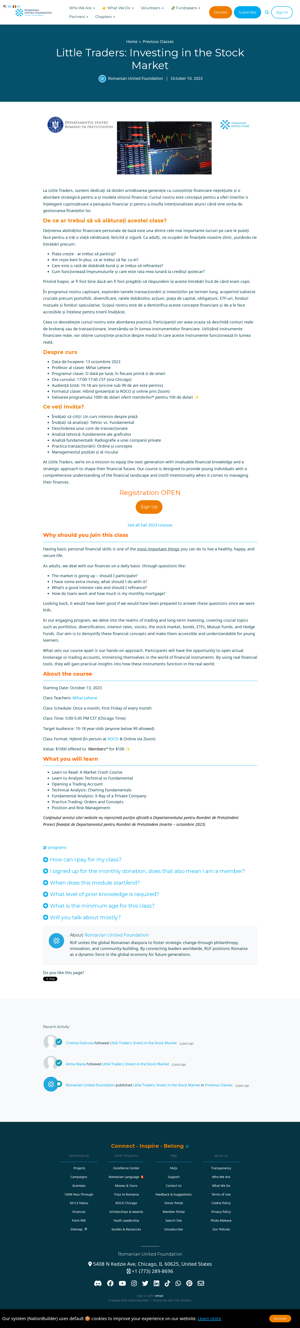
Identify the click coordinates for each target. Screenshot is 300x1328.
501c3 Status (79, 1203)
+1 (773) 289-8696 (150, 1271)
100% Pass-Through (78, 1194)
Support (174, 1177)
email (159, 1296)
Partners (77, 16)
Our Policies (221, 1229)
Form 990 (79, 1220)
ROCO (113, 738)
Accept (280, 1318)
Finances (78, 1212)
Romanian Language (126, 1177)
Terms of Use (221, 1194)
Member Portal (174, 1212)
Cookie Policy (221, 1203)
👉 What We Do (116, 8)
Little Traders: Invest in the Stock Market (143, 1043)
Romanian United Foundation (135, 78)
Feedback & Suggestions (173, 1194)
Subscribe (247, 12)
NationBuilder (138, 1300)
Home (131, 41)
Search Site (173, 1220)
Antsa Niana (76, 1064)
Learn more (209, 1318)
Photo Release (221, 1220)
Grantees (79, 1185)
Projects (79, 1168)
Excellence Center (126, 1168)
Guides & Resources (126, 1229)
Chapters (103, 16)
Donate (220, 12)
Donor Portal (173, 1203)
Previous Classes (158, 41)
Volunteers (151, 8)
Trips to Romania (126, 1194)
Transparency (221, 1168)
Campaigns (78, 1177)
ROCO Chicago (126, 1203)
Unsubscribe (173, 1229)
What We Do (221, 1185)
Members (97, 748)
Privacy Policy (221, 1212)
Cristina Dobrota (80, 1043)
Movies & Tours (126, 1185)
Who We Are (80, 8)
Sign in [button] (282, 12)
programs (57, 847)
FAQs (173, 1168)
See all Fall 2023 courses (150, 525)
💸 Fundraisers (184, 8)
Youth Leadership (126, 1220)
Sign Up (149, 506)
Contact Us (174, 1185)
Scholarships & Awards (126, 1212)
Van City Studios (180, 1300)
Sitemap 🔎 (78, 1229)
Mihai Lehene (84, 697)
